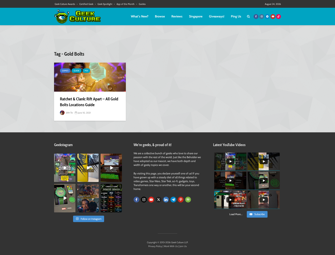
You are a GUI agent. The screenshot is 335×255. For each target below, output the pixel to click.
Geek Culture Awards (65, 4)
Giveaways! (216, 16)
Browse (160, 16)
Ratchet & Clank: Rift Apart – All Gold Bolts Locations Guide (89, 101)
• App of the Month (124, 4)
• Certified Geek (85, 4)
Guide (76, 70)
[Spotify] (188, 199)
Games (65, 70)
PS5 (86, 70)
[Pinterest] (181, 199)
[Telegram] (173, 199)
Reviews (176, 16)
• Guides (141, 4)
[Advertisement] (167, 39)
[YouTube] (151, 199)
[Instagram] (144, 199)
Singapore (195, 16)
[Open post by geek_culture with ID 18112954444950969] (64, 168)
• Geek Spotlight (103, 4)
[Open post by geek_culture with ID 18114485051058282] (64, 198)
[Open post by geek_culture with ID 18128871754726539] (88, 168)
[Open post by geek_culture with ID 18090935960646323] (111, 168)
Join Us (183, 246)
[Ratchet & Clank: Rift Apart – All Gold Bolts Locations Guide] (90, 77)
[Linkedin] (166, 199)
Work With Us (171, 246)
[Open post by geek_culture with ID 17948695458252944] (111, 198)
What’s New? (139, 16)
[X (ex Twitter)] (158, 199)
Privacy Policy (155, 246)
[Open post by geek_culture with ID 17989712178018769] (88, 198)
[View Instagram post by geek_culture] (73, 179)
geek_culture (64, 156)
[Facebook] (136, 199)
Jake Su (69, 112)
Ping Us (236, 16)
